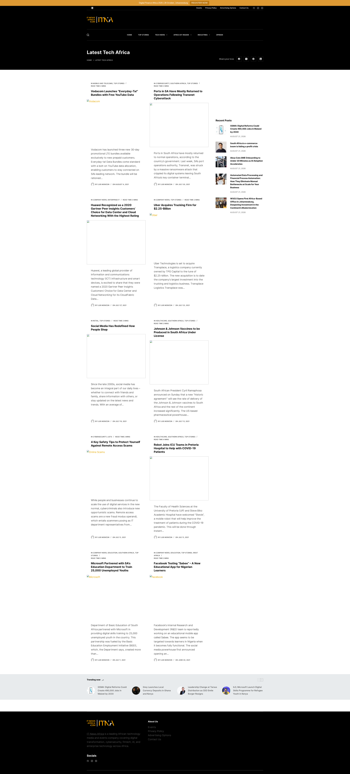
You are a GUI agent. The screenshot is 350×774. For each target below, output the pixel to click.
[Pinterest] (253, 59)
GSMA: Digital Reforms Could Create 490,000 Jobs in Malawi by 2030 (246, 128)
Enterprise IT (114, 200)
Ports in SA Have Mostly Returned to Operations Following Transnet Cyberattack (178, 95)
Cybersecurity (162, 83)
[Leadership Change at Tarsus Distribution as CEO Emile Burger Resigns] (181, 690)
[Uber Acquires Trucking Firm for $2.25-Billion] (179, 235)
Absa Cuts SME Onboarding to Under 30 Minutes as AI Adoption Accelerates (246, 160)
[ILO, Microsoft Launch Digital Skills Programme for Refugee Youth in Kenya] (226, 690)
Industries (203, 35)
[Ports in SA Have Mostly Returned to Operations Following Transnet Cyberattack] (179, 125)
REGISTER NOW (199, 3)
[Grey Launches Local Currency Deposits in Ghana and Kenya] (136, 690)
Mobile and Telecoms (103, 83)
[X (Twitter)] (258, 8)
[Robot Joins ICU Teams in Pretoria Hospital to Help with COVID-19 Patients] (179, 478)
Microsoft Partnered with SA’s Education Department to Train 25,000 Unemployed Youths (111, 567)
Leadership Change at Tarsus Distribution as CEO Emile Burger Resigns (202, 690)
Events (199, 8)
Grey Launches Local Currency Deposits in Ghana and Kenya (157, 690)
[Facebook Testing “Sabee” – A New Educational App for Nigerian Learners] (179, 597)
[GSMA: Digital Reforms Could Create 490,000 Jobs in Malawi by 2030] (221, 129)
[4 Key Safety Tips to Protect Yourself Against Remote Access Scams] (116, 472)
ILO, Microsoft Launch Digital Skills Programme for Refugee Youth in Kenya (248, 690)
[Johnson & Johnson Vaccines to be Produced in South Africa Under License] (179, 362)
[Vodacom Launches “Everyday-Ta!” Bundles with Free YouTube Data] (116, 121)
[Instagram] (262, 8)
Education (112, 553)
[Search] (88, 35)
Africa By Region (181, 35)
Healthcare (161, 321)
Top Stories (143, 35)
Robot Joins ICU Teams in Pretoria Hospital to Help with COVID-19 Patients (176, 448)
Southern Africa (178, 83)
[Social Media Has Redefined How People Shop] (116, 356)
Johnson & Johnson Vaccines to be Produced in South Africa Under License (177, 332)
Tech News (160, 35)
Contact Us (244, 8)
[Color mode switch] (92, 8)
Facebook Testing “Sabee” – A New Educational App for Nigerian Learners (177, 567)
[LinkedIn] (260, 59)
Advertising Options (228, 8)
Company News (100, 200)
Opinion (219, 35)
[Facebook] (254, 8)
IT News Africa (95, 733)
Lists (109, 437)
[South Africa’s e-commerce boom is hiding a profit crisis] (221, 147)
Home (129, 35)
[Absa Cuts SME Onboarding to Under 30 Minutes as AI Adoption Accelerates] (221, 161)
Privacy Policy (211, 8)
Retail (96, 321)
